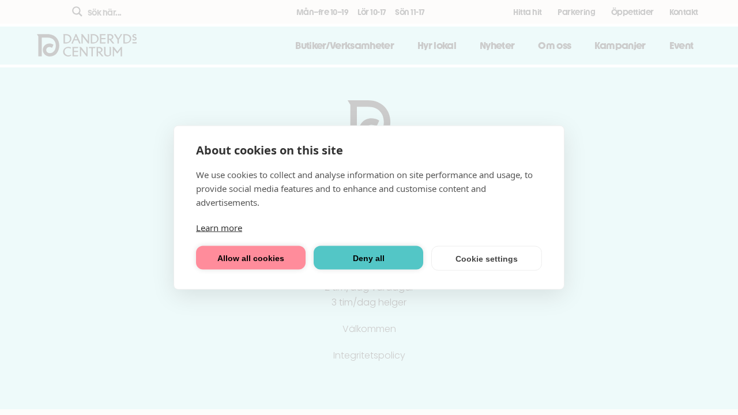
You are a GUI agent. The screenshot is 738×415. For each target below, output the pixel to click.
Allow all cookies (250, 257)
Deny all (369, 257)
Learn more (219, 227)
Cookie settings (486, 258)
